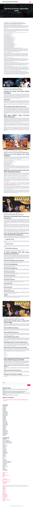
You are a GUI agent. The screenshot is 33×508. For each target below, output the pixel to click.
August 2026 (5, 406)
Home (13, 12)
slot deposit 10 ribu (5, 472)
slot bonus (15, 26)
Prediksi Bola (5, 453)
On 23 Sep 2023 (6, 88)
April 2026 (4, 410)
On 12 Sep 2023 (6, 213)
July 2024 (4, 426)
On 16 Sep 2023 (6, 151)
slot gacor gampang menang (6, 481)
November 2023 (5, 431)
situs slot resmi (5, 482)
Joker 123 (4, 446)
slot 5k (3, 476)
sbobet (4, 454)
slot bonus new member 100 (7, 461)
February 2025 (5, 421)
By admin (10, 22)
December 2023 (5, 430)
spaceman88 (5, 469)
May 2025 (4, 418)
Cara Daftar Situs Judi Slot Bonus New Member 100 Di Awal (14, 23)
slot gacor (4, 465)
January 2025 (5, 422)
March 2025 (4, 420)
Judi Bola (15, 88)
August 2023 (5, 434)
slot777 (4, 468)
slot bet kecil (5, 460)
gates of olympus (5, 494)
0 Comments (21, 22)
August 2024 (5, 425)
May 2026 (4, 409)
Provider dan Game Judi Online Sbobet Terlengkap (13, 89)
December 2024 (5, 423)
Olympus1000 (5, 451)
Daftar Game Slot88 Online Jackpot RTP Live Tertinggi (14, 319)
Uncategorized (16, 22)
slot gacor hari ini (5, 466)
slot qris (4, 467)
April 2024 (4, 429)
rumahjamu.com (6, 324)
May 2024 (4, 428)
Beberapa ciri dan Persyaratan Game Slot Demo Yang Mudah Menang (16, 152)
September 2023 (5, 433)
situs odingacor (17, 29)
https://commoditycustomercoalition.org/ (9, 183)
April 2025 (4, 419)
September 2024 (5, 424)
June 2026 (4, 408)
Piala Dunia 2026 (5, 452)
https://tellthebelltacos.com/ (6, 479)
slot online (14, 220)
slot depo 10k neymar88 (6, 462)
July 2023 (4, 435)
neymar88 (4, 450)
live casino (4, 448)
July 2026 (4, 407)
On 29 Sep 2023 (6, 22)
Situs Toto (4, 457)
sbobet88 (5, 98)
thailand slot (4, 491)
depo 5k (4, 473)
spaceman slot (4, 483)
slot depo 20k (5, 463)
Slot (14, 213)
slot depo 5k (5, 464)
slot (3, 480)
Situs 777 (4, 456)
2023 (15, 12)
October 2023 (5, 432)
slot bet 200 (5, 459)
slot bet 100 (4, 490)
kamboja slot (4, 493)
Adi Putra (4, 399)
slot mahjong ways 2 (18, 167)
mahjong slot (5, 449)
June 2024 (4, 427)
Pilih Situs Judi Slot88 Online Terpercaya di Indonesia (13, 214)
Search (4, 382)
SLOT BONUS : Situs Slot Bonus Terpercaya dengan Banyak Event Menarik (14, 391)
